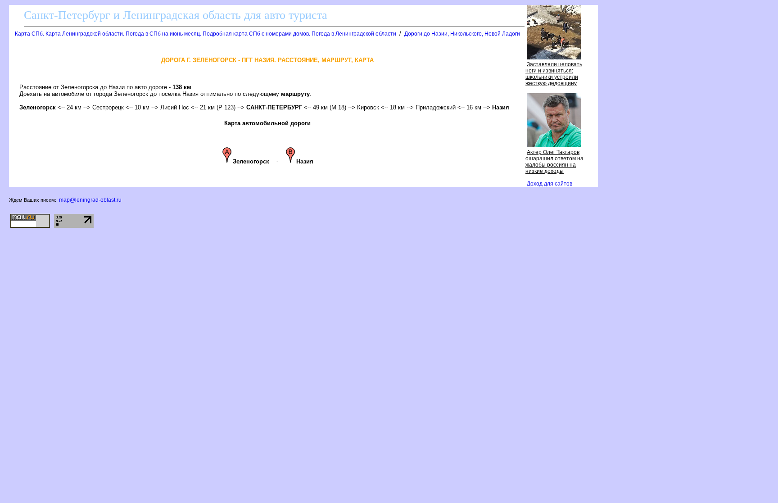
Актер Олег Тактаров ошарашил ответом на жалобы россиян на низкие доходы (554, 161)
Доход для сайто (549, 184)
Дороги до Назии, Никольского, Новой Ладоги (462, 34)
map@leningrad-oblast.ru (90, 200)
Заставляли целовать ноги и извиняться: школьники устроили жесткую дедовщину (553, 73)
